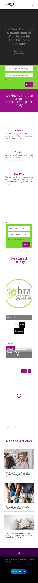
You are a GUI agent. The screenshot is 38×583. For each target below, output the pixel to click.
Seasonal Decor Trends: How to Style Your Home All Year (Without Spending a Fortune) (19, 535)
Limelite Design (30, 559)
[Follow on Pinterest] (24, 579)
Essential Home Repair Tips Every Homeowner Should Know (18, 508)
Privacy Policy (9, 562)
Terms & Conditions (20, 562)
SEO (15, 136)
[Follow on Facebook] (13, 579)
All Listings (29, 562)
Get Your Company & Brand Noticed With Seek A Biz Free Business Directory (19, 33)
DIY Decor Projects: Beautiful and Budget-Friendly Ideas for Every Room (18, 474)
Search (28, 84)
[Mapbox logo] (11, 427)
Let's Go (18, 47)
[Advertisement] (19, 201)
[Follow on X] (19, 579)
